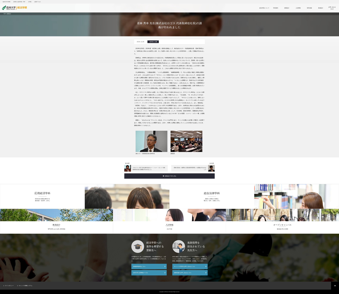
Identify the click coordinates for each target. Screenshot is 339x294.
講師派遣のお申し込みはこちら (182, 272)
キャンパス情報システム (25, 285)
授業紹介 (286, 8)
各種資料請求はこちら (139, 266)
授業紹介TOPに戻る (170, 176)
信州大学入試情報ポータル (140, 272)
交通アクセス (37, 1)
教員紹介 (320, 8)
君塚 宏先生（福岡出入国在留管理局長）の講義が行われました (190, 168)
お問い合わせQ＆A (332, 8)
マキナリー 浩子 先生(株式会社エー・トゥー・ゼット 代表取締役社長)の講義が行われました (149, 168)
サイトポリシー (9, 285)
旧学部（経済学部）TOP (19, 1)
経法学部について (264, 8)
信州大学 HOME (6, 1)
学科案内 (275, 8)
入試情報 (298, 8)
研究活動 (309, 8)
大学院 (29, 1)
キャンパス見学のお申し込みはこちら (184, 266)
